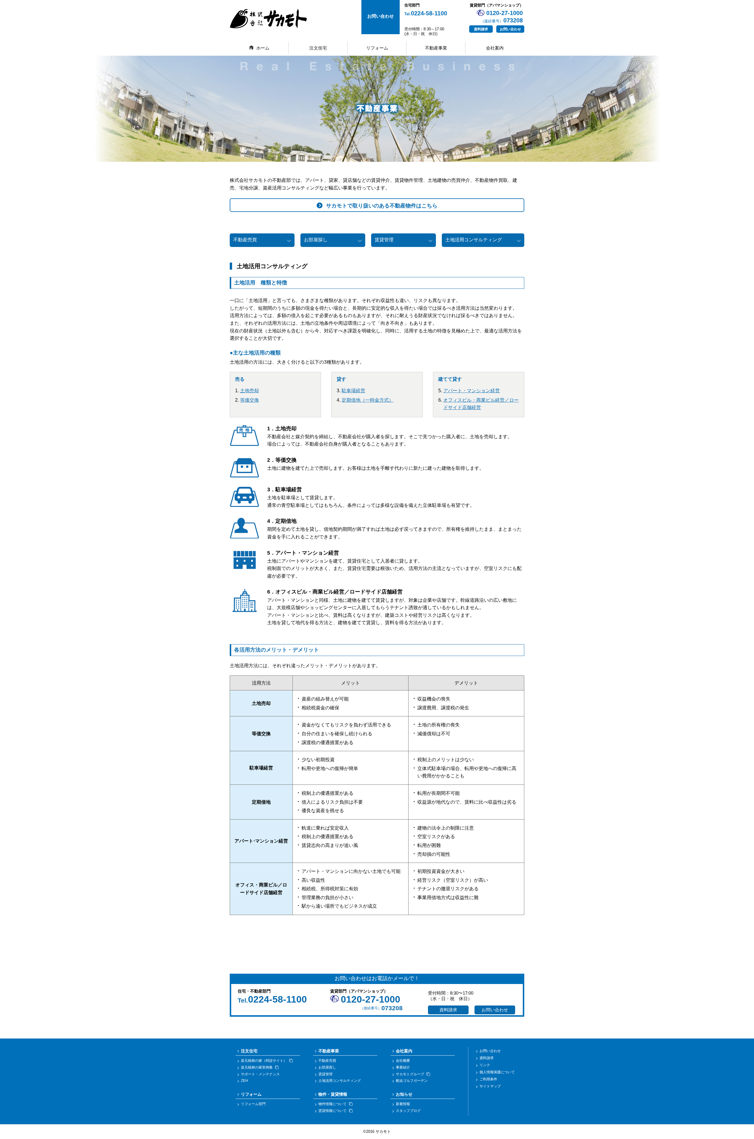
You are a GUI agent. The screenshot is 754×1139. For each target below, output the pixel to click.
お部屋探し (316, 239)
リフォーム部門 (253, 1104)
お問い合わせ (510, 29)
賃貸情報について (332, 1111)
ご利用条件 (488, 1079)
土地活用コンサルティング (473, 239)
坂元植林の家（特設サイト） (264, 1061)
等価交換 (249, 400)
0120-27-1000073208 (501, 17)
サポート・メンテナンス (260, 1074)
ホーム (262, 47)
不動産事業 (436, 47)
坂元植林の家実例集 (257, 1067)
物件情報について (332, 1104)
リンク (484, 1065)
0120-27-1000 (370, 999)
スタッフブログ (408, 1111)
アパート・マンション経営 (471, 390)
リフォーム (377, 47)
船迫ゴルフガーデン (412, 1081)
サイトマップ (490, 1086)
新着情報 (403, 1104)
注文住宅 (318, 47)
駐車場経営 (353, 390)
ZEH (244, 1081)
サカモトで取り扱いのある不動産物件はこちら (381, 206)
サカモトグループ (410, 1074)
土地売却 (249, 390)
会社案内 (495, 47)
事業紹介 (403, 1067)
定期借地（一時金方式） (367, 400)
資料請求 (481, 29)
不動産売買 (245, 239)
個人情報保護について (497, 1072)
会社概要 (403, 1061)
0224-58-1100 (425, 13)
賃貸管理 (384, 239)
